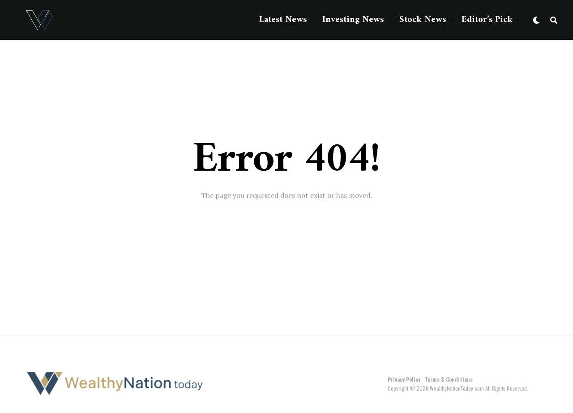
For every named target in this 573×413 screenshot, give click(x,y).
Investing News (353, 20)
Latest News (283, 20)
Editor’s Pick (487, 20)
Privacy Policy (404, 379)
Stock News (422, 20)
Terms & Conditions (449, 379)
